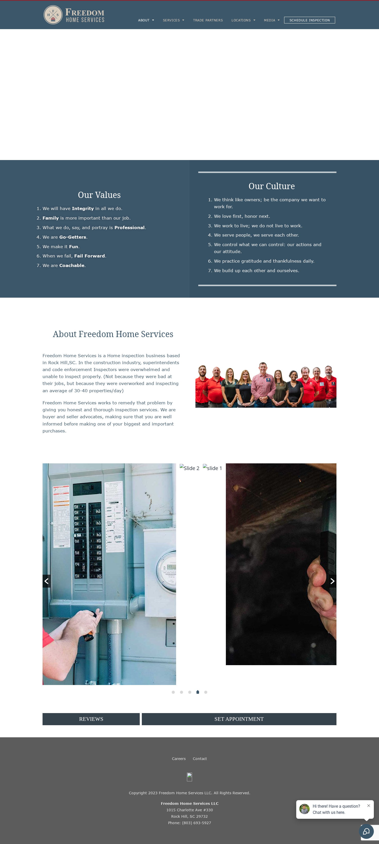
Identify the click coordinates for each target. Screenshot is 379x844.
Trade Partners (208, 20)
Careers (179, 758)
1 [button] (173, 692)
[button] (46, 581)
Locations (241, 20)
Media (269, 20)
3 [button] (189, 692)
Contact (200, 758)
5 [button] (206, 692)
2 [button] (181, 692)
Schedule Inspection (310, 20)
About (144, 20)
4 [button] (198, 692)
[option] (166, 468)
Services (171, 20)
